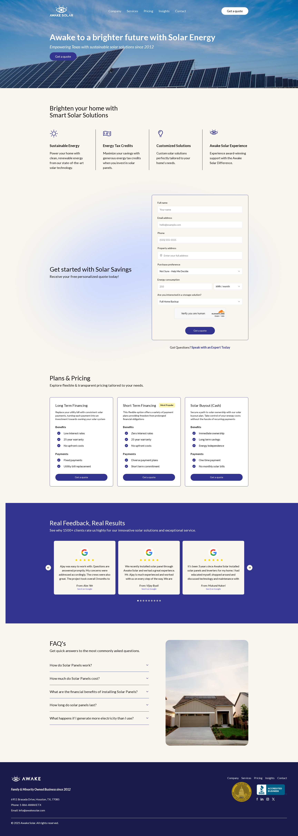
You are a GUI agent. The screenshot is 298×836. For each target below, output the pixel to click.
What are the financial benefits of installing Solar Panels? (93, 692)
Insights (164, 11)
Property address (166, 248)
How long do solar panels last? (73, 705)
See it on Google (149, 589)
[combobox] (202, 255)
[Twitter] (273, 799)
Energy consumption (168, 279)
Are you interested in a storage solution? (179, 294)
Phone (161, 233)
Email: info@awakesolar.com (28, 810)
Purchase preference (168, 264)
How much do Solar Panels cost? (75, 678)
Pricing (148, 11)
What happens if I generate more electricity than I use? (91, 718)
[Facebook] (257, 799)
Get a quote (235, 11)
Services (132, 11)
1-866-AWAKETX (30, 804)
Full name (162, 202)
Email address (164, 217)
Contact (180, 11)
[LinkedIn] (262, 799)
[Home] (61, 11)
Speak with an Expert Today (210, 347)
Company (114, 11)
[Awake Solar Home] (41, 778)
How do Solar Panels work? (71, 665)
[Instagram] (267, 799)
